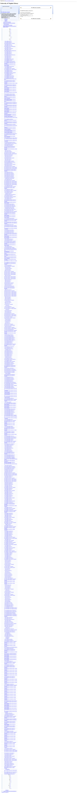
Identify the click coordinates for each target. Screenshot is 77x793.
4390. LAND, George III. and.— (9, 155)
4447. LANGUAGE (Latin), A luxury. (9, 224)
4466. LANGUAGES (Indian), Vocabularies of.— (10, 248)
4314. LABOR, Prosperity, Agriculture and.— (9, 54)
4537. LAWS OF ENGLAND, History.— (9, 336)
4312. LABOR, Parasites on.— (8, 52)
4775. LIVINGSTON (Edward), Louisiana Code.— (10, 611)
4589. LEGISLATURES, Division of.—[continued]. (10, 399)
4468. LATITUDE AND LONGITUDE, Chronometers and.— (9, 251)
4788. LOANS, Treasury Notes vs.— (9, 625)
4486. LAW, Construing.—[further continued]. (10, 276)
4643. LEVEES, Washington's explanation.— (9, 466)
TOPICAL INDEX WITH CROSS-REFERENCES (9, 791)
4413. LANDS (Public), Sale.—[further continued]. (10, 181)
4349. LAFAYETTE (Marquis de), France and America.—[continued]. (9, 97)
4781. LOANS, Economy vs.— (8, 618)
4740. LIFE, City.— (7, 571)
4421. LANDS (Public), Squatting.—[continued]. (10, 190)
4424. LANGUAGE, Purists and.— (9, 195)
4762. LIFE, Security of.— (8, 597)
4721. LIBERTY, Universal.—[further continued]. (10, 551)
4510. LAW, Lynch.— (7, 303)
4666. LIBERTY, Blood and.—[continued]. (9, 490)
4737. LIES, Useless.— (7, 568)
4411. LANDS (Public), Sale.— (8, 179)
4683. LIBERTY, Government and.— (9, 509)
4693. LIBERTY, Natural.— (8, 520)
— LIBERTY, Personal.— (8, 524)
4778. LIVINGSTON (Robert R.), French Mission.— (10, 614)
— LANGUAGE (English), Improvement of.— (10, 194)
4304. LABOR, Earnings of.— (8, 44)
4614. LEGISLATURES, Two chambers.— (9, 431)
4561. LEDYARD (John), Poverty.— (9, 364)
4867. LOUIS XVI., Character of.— (9, 741)
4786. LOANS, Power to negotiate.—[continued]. (10, 623)
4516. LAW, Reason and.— (8, 311)
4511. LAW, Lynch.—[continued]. (9, 304)
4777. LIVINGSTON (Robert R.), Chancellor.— (10, 613)
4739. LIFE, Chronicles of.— (8, 570)
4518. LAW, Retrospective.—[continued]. (9, 313)
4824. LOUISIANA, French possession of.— (9, 676)
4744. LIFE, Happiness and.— (8, 575)
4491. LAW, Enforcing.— (8, 281)
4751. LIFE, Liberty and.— (8, 584)
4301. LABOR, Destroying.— (8, 41)
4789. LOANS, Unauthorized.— (8, 626)
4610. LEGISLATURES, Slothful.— (9, 426)
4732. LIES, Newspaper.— (8, 563)
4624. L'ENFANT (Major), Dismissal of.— (9, 443)
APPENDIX (7, 790)
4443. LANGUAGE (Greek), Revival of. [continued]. (10, 219)
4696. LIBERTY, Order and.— (8, 523)
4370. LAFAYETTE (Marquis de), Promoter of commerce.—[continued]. (10, 129)
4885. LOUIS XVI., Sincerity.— (8, 762)
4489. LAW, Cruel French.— (8, 279)
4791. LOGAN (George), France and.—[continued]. (10, 629)
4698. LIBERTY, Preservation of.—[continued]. (10, 526)
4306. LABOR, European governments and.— (10, 46)
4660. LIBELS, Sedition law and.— (9, 484)
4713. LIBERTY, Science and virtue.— (9, 543)
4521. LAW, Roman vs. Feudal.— (9, 316)
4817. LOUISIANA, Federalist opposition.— (9, 665)
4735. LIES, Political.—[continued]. (9, 566)
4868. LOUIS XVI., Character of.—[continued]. (10, 742)
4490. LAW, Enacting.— (8, 280)
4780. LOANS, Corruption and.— (9, 617)
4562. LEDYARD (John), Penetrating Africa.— (10, 365)
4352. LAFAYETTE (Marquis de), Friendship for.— (10, 102)
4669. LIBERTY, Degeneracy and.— (9, 493)
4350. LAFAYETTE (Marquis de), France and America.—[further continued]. (9, 99)
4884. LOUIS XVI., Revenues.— (9, 761)
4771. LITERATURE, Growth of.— (9, 606)
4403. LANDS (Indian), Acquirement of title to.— (10, 169)
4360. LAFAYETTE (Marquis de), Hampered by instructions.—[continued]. (10, 114)
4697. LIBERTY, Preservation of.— (9, 525)
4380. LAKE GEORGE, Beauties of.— (9, 144)
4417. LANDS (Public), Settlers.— (9, 185)
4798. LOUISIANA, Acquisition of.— (9, 640)
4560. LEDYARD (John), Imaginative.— (9, 363)
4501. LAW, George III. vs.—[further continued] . (10, 292)
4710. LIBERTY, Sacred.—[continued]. (9, 540)
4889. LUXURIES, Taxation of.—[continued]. (10, 766)
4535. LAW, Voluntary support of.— (9, 334)
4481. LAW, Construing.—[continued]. (9, 271)
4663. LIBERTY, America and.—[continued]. (9, 487)
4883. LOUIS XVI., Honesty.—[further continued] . (10, 760)
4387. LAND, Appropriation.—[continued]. (9, 152)
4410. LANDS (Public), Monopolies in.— (9, 177)
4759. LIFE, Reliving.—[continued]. (9, 594)
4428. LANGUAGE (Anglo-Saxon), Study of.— (10, 199)
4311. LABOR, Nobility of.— (8, 51)
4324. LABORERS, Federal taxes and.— (9, 66)
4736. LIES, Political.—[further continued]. (9, 567)
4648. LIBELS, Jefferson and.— (8, 471)
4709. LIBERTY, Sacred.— (8, 539)
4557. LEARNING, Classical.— (8, 360)
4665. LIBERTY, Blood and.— (8, 489)
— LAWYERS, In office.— (8, 349)
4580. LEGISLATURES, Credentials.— (9, 386)
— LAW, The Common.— (8, 269)
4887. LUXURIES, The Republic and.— (9, 764)
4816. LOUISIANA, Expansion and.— (9, 664)
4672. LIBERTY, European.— (8, 496)
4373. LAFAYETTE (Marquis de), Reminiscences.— (10, 133)
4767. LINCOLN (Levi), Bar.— (8, 602)
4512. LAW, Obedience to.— (8, 306)
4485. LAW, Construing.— (8, 275)
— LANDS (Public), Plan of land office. (9, 178)
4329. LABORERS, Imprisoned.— (9, 71)
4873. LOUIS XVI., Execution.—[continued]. (10, 749)
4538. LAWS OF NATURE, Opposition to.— (9, 337)
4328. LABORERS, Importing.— (9, 70)
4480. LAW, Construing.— (8, 270)
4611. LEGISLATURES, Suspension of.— (9, 427)
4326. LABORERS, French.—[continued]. (9, 68)
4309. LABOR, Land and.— (8, 49)
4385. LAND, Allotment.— (8, 150)
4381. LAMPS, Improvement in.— (9, 145)
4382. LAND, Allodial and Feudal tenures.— (9, 146)
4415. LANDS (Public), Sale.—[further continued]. (10, 183)
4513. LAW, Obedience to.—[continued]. (9, 307)
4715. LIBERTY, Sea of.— (8, 545)
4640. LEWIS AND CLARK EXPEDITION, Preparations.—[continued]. (9, 462)
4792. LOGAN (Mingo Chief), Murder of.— (9, 630)
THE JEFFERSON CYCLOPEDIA (7, 25)
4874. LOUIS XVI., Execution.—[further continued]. (10, 750)
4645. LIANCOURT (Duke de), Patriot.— (9, 468)
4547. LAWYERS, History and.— (9, 347)
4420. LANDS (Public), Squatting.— (9, 189)
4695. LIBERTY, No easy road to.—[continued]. (10, 522)
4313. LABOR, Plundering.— (8, 53)
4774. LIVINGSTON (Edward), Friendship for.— (10, 610)
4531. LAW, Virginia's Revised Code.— (9, 329)
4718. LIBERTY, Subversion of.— (9, 548)
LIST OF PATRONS (6, 24)
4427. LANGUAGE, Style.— (8, 198)
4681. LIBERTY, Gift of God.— (8, 507)
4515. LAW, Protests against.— (8, 310)
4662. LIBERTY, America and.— (9, 486)
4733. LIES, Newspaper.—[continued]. (9, 564)
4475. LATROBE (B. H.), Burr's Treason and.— (10, 262)
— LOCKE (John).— (7, 627)
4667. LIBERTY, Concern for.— (8, 491)
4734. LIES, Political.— (8, 565)
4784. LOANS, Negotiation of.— (9, 621)
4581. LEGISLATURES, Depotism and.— (9, 387)
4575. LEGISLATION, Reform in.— (9, 381)
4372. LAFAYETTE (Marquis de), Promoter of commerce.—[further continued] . (10, 132)
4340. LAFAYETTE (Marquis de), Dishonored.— (10, 84)
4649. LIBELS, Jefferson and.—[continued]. (9, 472)
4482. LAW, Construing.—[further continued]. (10, 272)
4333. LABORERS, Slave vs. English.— (9, 75)
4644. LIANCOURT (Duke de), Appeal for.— (9, 467)
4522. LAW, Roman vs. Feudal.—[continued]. (10, 317)
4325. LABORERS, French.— (8, 67)
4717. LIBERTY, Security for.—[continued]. (9, 547)
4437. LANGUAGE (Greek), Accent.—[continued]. (10, 211)
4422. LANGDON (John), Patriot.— (9, 191)
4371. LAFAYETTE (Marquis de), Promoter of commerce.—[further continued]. (10, 130)
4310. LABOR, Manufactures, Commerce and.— (10, 50)
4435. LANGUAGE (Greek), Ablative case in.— (10, 209)
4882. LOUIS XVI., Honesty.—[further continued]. (10, 759)
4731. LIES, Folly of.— (8, 562)
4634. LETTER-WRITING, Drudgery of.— (9, 454)
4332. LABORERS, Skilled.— (8, 74)
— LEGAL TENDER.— (8, 373)
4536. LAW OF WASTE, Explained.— (9, 335)
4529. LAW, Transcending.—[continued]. (9, 327)
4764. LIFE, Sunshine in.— (8, 599)
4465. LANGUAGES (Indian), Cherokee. (9, 247)
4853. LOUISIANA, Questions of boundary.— (10, 721)
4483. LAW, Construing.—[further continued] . (10, 273)
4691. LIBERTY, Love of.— (8, 518)
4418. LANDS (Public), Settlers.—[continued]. (10, 186)
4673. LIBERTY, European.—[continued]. (9, 497)
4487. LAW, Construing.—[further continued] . (10, 277)
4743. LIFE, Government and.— (9, 574)
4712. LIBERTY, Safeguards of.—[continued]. (10, 542)
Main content (7, 0)
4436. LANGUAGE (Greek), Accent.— (9, 210)
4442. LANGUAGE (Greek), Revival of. (9, 218)
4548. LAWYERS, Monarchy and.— (9, 348)
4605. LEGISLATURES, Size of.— (9, 419)
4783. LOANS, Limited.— (8, 620)
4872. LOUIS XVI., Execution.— (9, 748)
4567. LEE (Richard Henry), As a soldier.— (9, 371)
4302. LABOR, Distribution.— (8, 42)
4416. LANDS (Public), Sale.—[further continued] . (10, 184)
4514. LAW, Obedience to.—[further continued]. (10, 308)
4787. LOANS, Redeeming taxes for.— (9, 624)
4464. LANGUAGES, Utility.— (8, 246)
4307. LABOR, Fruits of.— (8, 47)
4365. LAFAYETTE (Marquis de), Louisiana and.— (10, 121)
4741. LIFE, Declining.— (8, 572)
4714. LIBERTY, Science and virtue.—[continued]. (10, 544)
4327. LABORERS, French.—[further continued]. (10, 69)
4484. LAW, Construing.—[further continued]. (10, 274)
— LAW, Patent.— (7, 309)
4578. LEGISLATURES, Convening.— (9, 384)
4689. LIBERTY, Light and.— (8, 516)
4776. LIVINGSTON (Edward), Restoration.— (10, 612)
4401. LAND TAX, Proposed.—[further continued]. (10, 167)
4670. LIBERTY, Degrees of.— (8, 494)
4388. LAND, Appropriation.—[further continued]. (10, 153)
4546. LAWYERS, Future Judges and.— (9, 346)
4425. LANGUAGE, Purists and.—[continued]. (10, 196)
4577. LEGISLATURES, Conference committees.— (10, 383)
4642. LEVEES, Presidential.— (8, 465)
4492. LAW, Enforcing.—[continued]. (9, 282)
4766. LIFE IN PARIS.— (8, 601)
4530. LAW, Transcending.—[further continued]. (10, 328)
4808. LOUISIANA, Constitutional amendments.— (10, 653)
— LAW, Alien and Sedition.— (8, 268)
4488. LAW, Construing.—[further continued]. (10, 278)
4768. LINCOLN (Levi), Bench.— (9, 603)
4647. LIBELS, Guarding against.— (9, 470)
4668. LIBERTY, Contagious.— (8, 492)
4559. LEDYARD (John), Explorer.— (9, 362)
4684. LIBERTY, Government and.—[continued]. (10, 510)
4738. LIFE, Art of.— (7, 569)
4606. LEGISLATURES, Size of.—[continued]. (10, 420)
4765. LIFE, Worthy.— (7, 600)
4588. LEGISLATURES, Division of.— (9, 398)
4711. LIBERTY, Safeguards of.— (9, 541)
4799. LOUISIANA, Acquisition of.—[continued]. (10, 641)
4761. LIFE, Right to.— (8, 596)
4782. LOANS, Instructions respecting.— (9, 619)
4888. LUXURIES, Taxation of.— (9, 765)
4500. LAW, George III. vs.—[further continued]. (10, 291)
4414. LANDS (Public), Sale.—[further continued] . (10, 182)
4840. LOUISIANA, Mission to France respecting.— (10, 700)
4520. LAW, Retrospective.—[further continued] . (10, 315)
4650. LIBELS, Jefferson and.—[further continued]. (10, 473)
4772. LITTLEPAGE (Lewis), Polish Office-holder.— (10, 607)
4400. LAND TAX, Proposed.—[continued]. (9, 166)
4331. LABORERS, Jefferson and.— (9, 73)
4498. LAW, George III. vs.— (8, 289)
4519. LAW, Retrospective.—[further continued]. (10, 314)
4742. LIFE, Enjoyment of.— (8, 573)
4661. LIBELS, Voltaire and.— (8, 485)
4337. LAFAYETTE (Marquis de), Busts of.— (10, 80)
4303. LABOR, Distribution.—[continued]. (9, 43)
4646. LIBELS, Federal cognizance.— (9, 469)
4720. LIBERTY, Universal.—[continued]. (9, 550)
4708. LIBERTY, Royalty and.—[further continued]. (10, 538)
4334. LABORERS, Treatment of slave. (9, 76)
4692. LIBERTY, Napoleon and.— (9, 519)
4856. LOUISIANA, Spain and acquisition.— (9, 725)
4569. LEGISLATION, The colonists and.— (9, 374)
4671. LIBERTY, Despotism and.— (9, 495)
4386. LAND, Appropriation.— (8, 151)
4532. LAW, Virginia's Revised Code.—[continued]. (10, 330)
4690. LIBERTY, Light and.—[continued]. (9, 517)
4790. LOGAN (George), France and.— (9, 628)
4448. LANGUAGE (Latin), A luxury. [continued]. (10, 225)
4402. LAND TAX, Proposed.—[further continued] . (10, 168)
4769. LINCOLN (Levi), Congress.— (9, 604)
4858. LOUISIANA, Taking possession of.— (9, 728)
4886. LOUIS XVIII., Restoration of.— (9, 763)
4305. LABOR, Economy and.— (9, 45)
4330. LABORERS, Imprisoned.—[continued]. (10, 72)
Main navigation (11, 0)
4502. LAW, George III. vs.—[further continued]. (10, 293)
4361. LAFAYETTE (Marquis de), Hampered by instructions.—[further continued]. (10, 116)
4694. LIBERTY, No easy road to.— (9, 521)
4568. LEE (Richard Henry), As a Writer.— (9, 372)
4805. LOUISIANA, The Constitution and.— (9, 649)
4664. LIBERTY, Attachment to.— (9, 488)
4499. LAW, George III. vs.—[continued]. (9, 290)
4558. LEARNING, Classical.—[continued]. (9, 361)
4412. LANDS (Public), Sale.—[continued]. (9, 180)
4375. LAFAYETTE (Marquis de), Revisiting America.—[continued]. (9, 136)
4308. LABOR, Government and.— (9, 48)
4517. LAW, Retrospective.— (8, 312)
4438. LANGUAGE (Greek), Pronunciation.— (10, 212)
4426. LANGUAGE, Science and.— (9, 197)
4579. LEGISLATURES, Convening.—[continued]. (10, 385)
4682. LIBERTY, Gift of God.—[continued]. (9, 508)
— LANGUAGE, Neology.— (8, 193)
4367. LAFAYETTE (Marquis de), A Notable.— (10, 124)
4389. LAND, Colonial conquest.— (9, 154)
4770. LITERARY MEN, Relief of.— (9, 605)
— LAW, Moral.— (7, 305)
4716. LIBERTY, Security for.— (8, 546)
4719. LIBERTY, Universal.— (8, 549)
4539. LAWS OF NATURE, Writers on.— (9, 338)
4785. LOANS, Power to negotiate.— (9, 622)
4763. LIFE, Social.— (7, 598)
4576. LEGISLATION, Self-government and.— (10, 382)
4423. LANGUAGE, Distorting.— (9, 192)
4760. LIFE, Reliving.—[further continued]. (9, 595)
